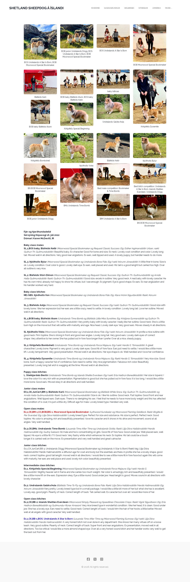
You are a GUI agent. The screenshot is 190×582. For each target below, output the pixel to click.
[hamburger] (67, 8)
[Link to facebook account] (88, 559)
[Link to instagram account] (101, 559)
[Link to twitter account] (95, 559)
